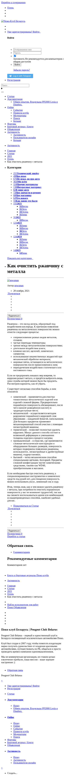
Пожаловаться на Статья (26, 505)
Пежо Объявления (16, 607)
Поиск (16, 118)
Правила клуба (21, 113)
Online (10, 107)
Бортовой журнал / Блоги (20, 126)
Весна (23, 206)
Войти (17, 64)
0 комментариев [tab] (21, 552)
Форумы (11, 124)
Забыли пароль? (21, 70)
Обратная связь (15, 670)
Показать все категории (20, 258)
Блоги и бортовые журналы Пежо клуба (28, 575)
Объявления (13, 129)
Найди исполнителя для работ (22, 604)
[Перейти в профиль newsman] (13, 280)
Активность (13, 132)
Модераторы (19, 115)
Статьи (11, 96)
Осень (23, 212)
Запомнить (18, 59)
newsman (18, 285)
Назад (16, 705)
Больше (17, 121)
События (18, 110)
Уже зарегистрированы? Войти (24, 32)
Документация (14, 99)
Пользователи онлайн (24, 137)
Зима (23, 214)
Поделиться (13, 293)
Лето (23, 209)
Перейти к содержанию (13, 2)
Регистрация (13, 80)
